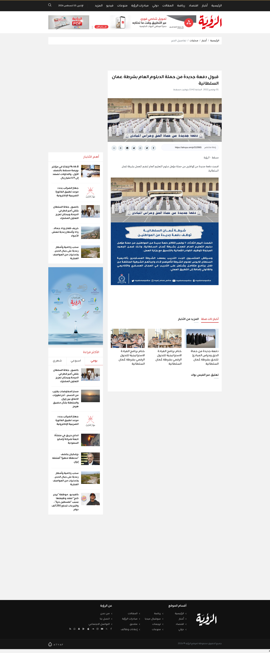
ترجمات (156, 624)
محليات (194, 41)
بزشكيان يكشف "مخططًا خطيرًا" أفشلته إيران (65, 458)
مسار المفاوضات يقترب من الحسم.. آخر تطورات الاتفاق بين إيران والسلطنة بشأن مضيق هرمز (65, 399)
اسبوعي (76, 360)
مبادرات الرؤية (140, 5)
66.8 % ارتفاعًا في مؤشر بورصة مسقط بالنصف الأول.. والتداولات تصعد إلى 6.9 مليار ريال (65, 172)
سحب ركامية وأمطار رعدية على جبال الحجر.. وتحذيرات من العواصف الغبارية (66, 252)
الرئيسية (216, 5)
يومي (94, 360)
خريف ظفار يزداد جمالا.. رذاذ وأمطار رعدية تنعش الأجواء (65, 232)
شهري (57, 360)
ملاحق (134, 624)
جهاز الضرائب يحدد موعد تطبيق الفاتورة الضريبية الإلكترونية (67, 192)
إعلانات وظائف (129, 629)
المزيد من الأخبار (188, 319)
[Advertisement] (135, 57)
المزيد (98, 5)
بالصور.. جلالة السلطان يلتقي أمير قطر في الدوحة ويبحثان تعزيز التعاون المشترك (66, 212)
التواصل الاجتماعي (99, 624)
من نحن (105, 613)
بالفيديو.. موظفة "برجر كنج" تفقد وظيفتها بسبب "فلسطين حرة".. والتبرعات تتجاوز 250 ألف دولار (65, 502)
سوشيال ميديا (153, 619)
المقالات (167, 5)
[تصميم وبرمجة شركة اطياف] (55, 644)
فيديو (109, 5)
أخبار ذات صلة (210, 319)
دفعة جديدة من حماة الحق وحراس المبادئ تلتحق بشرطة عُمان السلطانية (205, 357)
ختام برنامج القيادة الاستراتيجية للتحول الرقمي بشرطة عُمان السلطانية (168, 357)
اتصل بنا (105, 619)
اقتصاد (193, 5)
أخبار (205, 5)
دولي (155, 5)
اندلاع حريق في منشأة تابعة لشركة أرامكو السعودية (66, 439)
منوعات (122, 5)
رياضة (181, 5)
